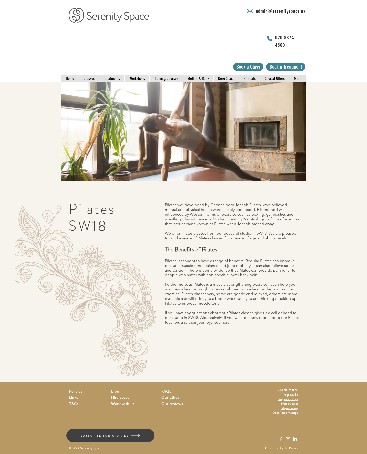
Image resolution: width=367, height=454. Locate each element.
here (226, 322)
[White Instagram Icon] (288, 439)
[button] (70, 78)
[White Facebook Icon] (281, 439)
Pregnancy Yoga (288, 399)
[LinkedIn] (295, 439)
